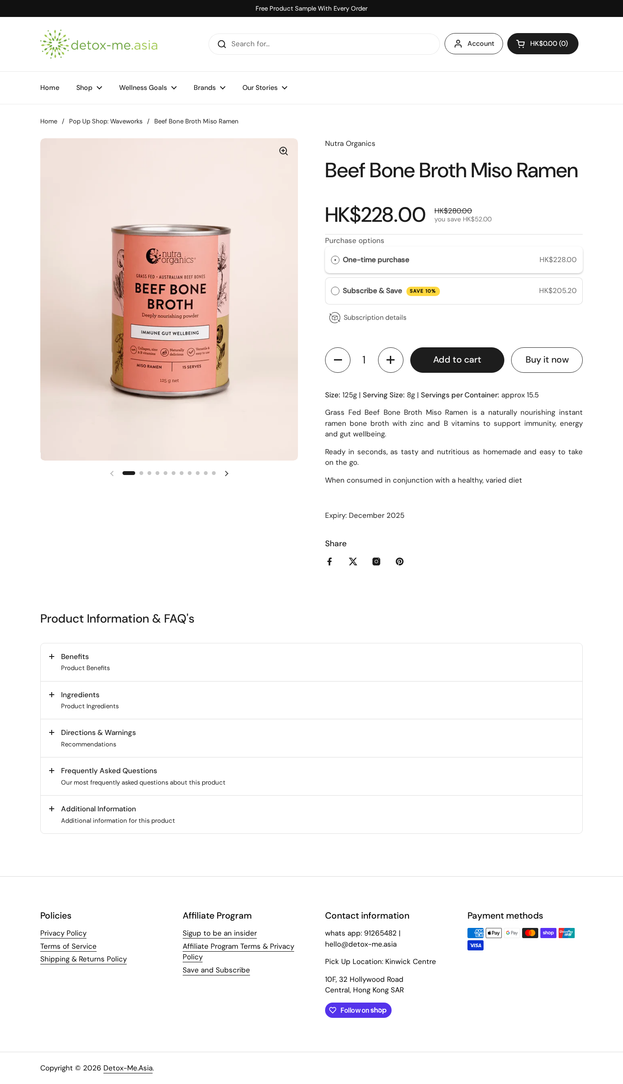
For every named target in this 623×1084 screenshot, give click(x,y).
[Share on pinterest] (401, 561)
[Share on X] (354, 561)
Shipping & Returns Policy (83, 959)
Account (480, 43)
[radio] (335, 259)
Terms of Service (68, 946)
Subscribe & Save (389, 290)
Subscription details (375, 317)
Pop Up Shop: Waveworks (105, 121)
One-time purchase (376, 259)
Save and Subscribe (216, 970)
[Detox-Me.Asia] (98, 44)
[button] (542, 43)
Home (48, 121)
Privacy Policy (63, 933)
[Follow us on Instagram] (378, 561)
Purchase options (354, 240)
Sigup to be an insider (220, 933)
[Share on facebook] (331, 561)
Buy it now (547, 360)
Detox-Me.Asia (128, 1068)
